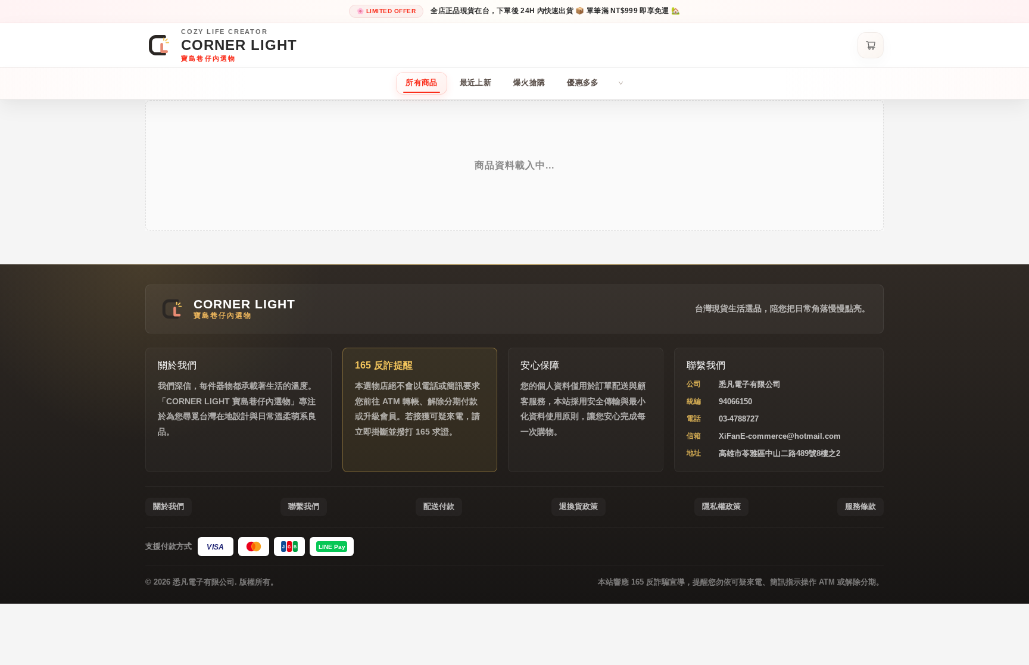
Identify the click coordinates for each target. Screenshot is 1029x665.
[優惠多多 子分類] (621, 83)
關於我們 (168, 506)
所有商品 (421, 82)
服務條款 (860, 506)
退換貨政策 (578, 506)
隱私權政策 (721, 506)
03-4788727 (739, 418)
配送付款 (438, 506)
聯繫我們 (303, 506)
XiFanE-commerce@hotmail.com (780, 436)
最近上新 (475, 82)
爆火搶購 (529, 82)
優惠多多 (582, 82)
